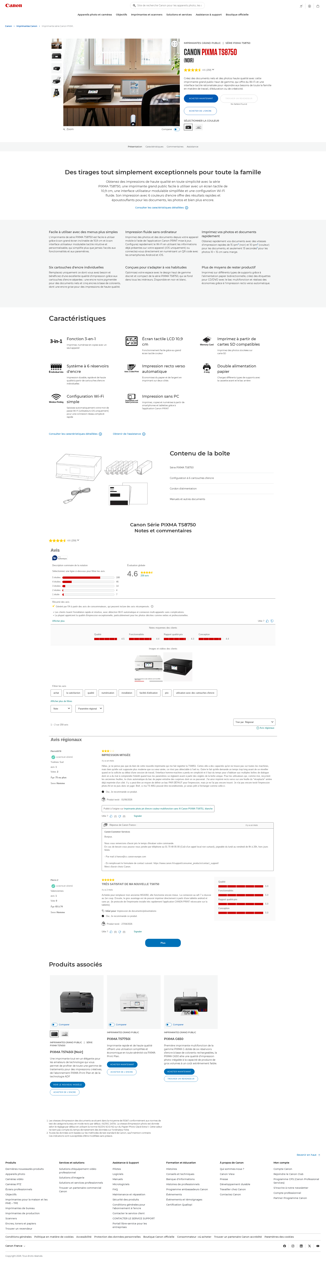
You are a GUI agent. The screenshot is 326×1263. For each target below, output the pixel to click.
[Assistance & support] (223, 14)
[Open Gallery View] (174, 43)
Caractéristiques (154, 146)
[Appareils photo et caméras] (113, 14)
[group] (56, 44)
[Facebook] (284, 1246)
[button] (239, 100)
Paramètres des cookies (279, 1236)
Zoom (70, 129)
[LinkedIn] (301, 1246)
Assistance (192, 146)
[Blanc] (198, 127)
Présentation (135, 146)
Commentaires (175, 146)
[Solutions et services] (193, 14)
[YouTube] (317, 1246)
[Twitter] (309, 1246)
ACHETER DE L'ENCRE (200, 111)
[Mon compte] (309, 6)
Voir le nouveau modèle (67, 1085)
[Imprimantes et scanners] (163, 14)
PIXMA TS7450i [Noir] (66, 1052)
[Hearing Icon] (301, 6)
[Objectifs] (128, 14)
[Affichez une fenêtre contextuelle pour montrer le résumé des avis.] (214, 71)
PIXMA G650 (173, 1039)
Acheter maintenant (201, 98)
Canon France (14, 1245)
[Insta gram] (293, 1246)
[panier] (318, 6)
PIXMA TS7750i (118, 1039)
